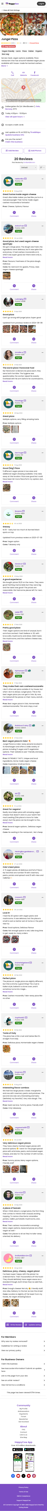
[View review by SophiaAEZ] (8, 1020)
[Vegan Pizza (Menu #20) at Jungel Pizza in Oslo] (6, 488)
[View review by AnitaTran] (8, 228)
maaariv (19, 897)
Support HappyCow (23, 1500)
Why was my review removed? (14, 1341)
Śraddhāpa (35, 132)
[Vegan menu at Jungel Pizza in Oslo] (23, 1169)
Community (23, 1405)
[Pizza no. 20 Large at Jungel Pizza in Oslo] (6, 275)
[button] (23, 87)
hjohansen (19, 670)
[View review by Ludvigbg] (8, 302)
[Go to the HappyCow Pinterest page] (29, 1476)
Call (12, 75)
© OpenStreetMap (26, 100)
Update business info (14, 135)
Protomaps (15, 100)
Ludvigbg (19, 299)
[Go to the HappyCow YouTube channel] (18, 1476)
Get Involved (23, 1422)
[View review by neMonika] (8, 181)
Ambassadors (23, 1411)
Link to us (23, 1435)
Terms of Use (23, 1492)
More (3, 66)
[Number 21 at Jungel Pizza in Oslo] (15, 1169)
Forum (23, 1416)
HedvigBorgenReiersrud (25, 851)
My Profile (23, 1409)
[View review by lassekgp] (8, 403)
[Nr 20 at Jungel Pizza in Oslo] (6, 647)
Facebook (35, 75)
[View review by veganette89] (8, 1130)
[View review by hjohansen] (8, 673)
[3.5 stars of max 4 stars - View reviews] (6, 43)
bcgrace (19, 1072)
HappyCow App (23, 1442)
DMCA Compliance (23, 1496)
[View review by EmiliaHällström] (8, 1258)
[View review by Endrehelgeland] (8, 965)
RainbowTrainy (21, 725)
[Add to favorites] (44, 16)
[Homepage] (12, 3)
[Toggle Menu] (2, 3)
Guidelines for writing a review (14, 1346)
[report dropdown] (42, 179)
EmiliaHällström (29, 162)
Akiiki (17, 612)
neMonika (19, 178)
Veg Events (23, 1414)
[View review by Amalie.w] (8, 355)
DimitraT (19, 564)
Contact (23, 1432)
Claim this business (14, 142)
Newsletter (23, 1419)
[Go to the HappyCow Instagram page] (34, 1476)
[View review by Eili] (8, 796)
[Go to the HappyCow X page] (23, 1476)
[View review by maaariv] (8, 900)
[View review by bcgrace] (8, 1075)
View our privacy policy (11, 1350)
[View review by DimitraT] (8, 566)
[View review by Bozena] (8, 514)
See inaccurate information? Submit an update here (21, 1369)
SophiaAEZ (19, 1017)
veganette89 (21, 1127)
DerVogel (19, 452)
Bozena (18, 511)
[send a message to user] (25, 178)
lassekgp (19, 400)
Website (23, 75)
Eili (16, 793)
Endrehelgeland (22, 962)
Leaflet (9, 100)
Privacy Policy (23, 1487)
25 (6, 16)
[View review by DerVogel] (8, 455)
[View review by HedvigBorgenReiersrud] (8, 854)
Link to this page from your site (14, 1376)
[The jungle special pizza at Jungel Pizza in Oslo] (6, 1169)
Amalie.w (19, 352)
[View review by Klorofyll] (8, 1195)
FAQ (23, 1429)
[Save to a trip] (39, 16)
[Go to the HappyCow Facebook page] (13, 1476)
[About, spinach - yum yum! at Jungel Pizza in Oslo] (6, 1303)
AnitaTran (19, 226)
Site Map (23, 1437)
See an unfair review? (10, 1380)
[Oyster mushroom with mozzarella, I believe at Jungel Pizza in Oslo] (15, 1303)
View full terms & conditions (13, 1385)
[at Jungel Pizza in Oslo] (6, 329)
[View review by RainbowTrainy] (8, 728)
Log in (41, 3)
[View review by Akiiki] (8, 615)
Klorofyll (19, 1192)
